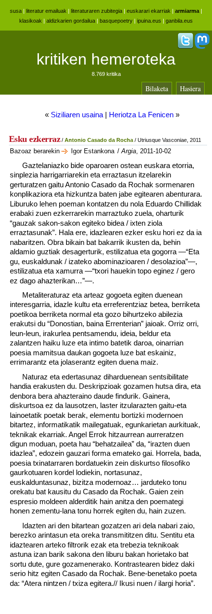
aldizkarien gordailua (70, 21)
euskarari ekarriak (149, 11)
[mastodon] (202, 46)
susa (16, 11)
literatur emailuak (46, 11)
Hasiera (190, 88)
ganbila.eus (179, 21)
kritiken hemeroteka (106, 59)
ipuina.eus (149, 21)
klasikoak (30, 21)
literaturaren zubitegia (96, 11)
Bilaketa (156, 88)
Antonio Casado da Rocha (99, 140)
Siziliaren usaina (77, 114)
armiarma (187, 11)
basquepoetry (116, 21)
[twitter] (185, 46)
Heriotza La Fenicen (141, 114)
